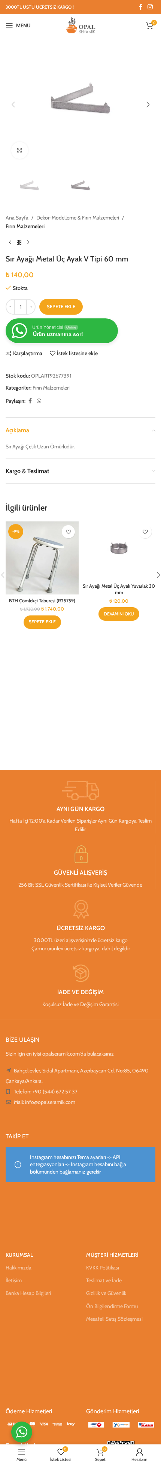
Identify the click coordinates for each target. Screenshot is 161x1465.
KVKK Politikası (102, 1267)
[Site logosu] (80, 24)
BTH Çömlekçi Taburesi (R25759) (42, 600)
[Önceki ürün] (10, 242)
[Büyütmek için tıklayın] (19, 150)
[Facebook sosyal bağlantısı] (140, 7)
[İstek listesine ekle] (68, 531)
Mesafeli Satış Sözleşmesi (114, 1319)
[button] (13, 104)
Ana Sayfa (17, 217)
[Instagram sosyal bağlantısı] (150, 7)
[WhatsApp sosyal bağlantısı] (38, 401)
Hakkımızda (18, 1267)
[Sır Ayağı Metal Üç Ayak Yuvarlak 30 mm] (118, 550)
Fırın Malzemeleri (25, 226)
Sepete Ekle (61, 306)
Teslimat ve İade (104, 1280)
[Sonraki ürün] (28, 242)
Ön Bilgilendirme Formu (112, 1306)
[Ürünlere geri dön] (19, 242)
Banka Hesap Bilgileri (28, 1293)
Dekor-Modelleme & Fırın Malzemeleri (77, 217)
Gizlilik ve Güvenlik (106, 1293)
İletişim (14, 1280)
